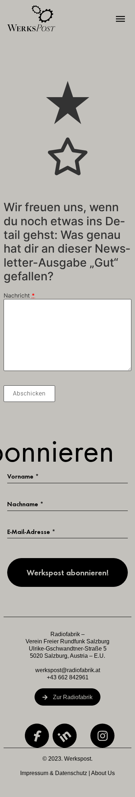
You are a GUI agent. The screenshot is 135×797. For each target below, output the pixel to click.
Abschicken (29, 393)
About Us (103, 773)
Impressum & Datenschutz (53, 773)
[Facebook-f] (36, 736)
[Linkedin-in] (65, 736)
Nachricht (19, 295)
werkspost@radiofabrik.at (67, 670)
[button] (120, 19)
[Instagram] (102, 736)
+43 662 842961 (68, 677)
